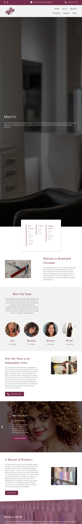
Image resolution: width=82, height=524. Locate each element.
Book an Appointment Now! (51, 236)
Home (56, 9)
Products (56, 13)
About (64, 9)
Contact (66, 13)
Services (73, 9)
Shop (74, 13)
